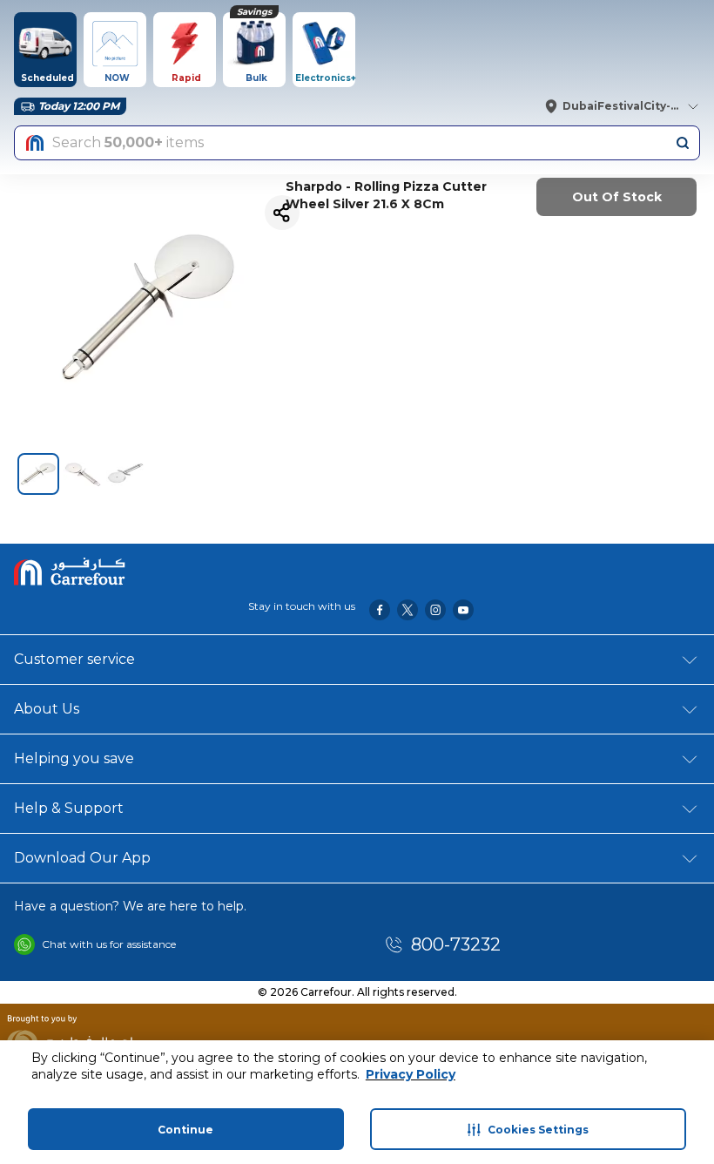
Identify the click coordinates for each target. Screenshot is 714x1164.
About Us (46, 708)
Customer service (74, 659)
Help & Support (69, 808)
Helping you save (74, 758)
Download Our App (82, 857)
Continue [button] (185, 1129)
